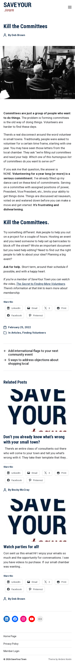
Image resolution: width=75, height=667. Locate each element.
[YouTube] (32, 619)
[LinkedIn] (6, 619)
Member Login (11, 651)
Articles (16, 332)
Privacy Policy (10, 643)
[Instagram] (23, 619)
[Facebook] (15, 619)
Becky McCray (20, 489)
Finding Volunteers (34, 332)
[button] (70, 7)
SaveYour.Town (18, 659)
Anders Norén (65, 659)
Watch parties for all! (21, 546)
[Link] (40, 619)
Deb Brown (18, 35)
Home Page (9, 636)
